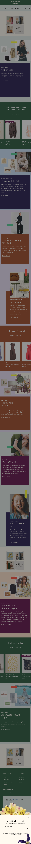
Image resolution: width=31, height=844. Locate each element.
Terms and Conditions (17, 834)
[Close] (29, 817)
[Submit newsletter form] (27, 828)
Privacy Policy (25, 833)
